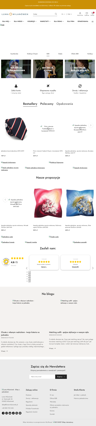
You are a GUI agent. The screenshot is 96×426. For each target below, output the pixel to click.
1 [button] (29, 272)
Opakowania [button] (64, 104)
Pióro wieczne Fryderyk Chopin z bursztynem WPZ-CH (48, 152)
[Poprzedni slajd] (4, 37)
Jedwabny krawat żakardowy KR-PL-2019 (12, 151)
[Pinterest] (20, 413)
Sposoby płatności (32, 405)
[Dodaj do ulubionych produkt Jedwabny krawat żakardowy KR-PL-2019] (28, 111)
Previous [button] (26, 268)
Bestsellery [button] (30, 104)
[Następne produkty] (90, 125)
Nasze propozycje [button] (48, 177)
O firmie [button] (53, 390)
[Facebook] (3, 413)
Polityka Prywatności (32, 408)
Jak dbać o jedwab (80, 395)
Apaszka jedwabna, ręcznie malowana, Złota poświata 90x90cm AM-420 (78, 226)
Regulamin (29, 402)
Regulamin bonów (31, 412)
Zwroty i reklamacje (32, 398)
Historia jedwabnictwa (81, 398)
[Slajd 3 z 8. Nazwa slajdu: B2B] (48, 37)
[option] (44, 262)
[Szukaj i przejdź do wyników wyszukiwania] (56, 14)
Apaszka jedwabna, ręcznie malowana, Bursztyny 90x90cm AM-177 (79, 152)
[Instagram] (6, 413)
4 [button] (29, 279)
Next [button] (93, 268)
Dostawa (28, 395)
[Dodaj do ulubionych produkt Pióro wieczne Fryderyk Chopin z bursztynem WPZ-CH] (60, 111)
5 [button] (29, 281)
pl (62, 14)
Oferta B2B (53, 398)
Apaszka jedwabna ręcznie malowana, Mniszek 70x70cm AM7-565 (14, 226)
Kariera (52, 411)
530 (13, 265)
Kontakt (52, 414)
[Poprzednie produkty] (5, 125)
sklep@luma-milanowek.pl (10, 405)
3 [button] (29, 276)
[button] (92, 21)
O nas (52, 395)
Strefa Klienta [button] (79, 390)
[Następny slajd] (92, 37)
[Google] (16, 413)
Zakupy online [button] (32, 390)
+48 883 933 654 (8, 408)
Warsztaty (53, 402)
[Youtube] (10, 413)
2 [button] (29, 274)
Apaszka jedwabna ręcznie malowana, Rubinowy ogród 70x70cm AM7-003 (47, 226)
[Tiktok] (13, 413)
